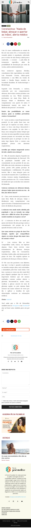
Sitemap (15, 522)
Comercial (4, 512)
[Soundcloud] (15, 362)
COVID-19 (4, 25)
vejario (8, 299)
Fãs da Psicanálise (7, 37)
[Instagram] (12, 362)
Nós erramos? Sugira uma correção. (11, 511)
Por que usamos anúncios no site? (10, 509)
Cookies (13, 521)
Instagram (15, 305)
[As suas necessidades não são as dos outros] (15, 447)
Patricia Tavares (5, 460)
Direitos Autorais (6, 507)
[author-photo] (15, 350)
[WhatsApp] (19, 44)
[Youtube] (22, 362)
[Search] (29, 2)
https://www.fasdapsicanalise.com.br (15, 355)
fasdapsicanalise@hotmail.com (18, 497)
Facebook (26, 305)
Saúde (8, 25)
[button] (2, 2)
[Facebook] (8, 44)
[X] (11, 44)
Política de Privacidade (22, 521)
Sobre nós (4, 514)
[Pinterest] (15, 44)
